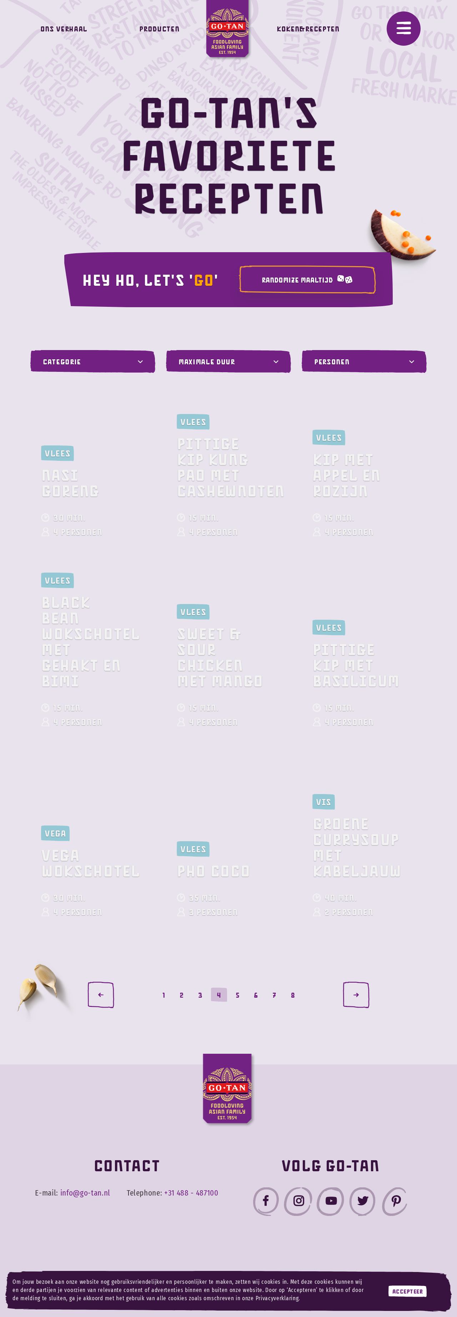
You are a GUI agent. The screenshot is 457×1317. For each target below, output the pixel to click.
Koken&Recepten (308, 28)
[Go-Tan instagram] (298, 1203)
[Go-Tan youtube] (330, 1203)
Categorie (62, 361)
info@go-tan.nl (85, 1193)
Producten (159, 28)
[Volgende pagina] (356, 995)
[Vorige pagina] (101, 995)
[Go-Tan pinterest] (394, 1203)
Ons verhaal (63, 28)
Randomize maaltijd (297, 279)
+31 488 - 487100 (191, 1193)
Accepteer (407, 1291)
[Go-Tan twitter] (362, 1203)
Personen (331, 361)
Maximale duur (207, 361)
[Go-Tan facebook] (266, 1203)
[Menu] (404, 28)
